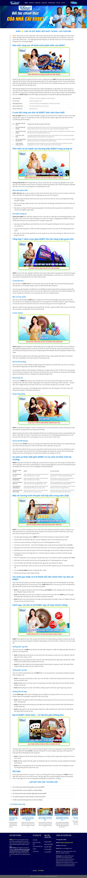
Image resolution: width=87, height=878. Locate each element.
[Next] (83, 17)
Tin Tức (58, 2)
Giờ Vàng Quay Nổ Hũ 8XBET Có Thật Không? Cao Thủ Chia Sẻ (59, 819)
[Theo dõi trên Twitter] (41, 870)
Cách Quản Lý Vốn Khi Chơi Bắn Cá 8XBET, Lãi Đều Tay (42, 819)
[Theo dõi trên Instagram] (39, 870)
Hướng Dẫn (51, 2)
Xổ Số (63, 2)
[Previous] (3, 17)
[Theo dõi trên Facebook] (38, 870)
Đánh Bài (37, 2)
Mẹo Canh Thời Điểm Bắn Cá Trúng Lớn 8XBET (25, 818)
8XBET (26, 2)
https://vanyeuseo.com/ (67, 842)
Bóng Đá (31, 2)
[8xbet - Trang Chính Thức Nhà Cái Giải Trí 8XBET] (16, 3)
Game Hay (44, 2)
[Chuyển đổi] (11, 787)
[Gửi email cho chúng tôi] (42, 870)
